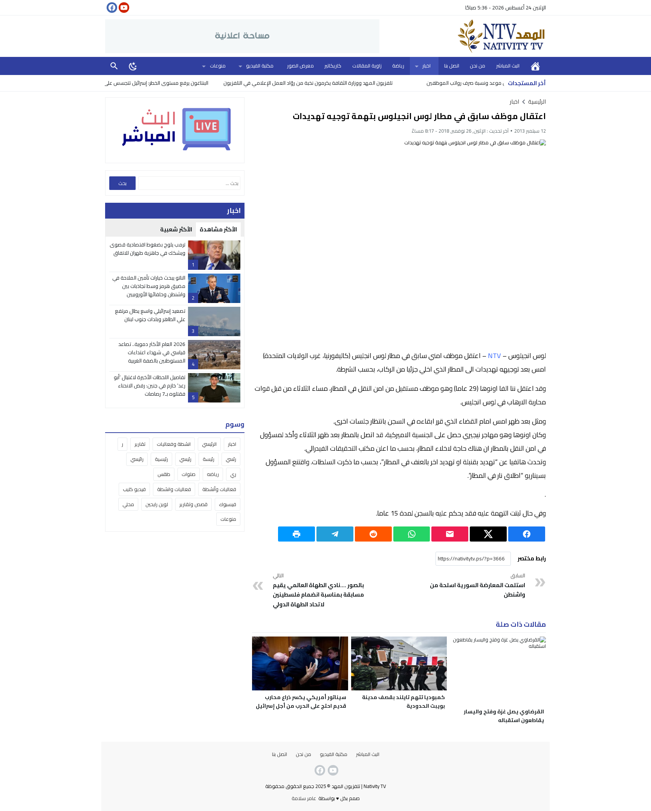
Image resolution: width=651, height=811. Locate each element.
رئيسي (185, 459)
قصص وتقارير (193, 504)
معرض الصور (300, 65)
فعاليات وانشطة (174, 489)
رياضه (213, 474)
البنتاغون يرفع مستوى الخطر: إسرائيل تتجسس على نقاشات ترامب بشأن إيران (152, 83)
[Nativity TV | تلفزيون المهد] (462, 36)
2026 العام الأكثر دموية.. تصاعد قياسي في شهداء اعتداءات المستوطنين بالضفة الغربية (151, 352)
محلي (128, 504)
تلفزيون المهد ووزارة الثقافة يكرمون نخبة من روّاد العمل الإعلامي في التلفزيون (330, 83)
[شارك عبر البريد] (449, 534)
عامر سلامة (304, 798)
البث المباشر (508, 65)
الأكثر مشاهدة (218, 229)
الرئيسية (535, 66)
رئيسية (161, 459)
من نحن (477, 65)
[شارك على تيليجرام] (334, 534)
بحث (114, 66)
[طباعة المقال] (296, 534)
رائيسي (137, 459)
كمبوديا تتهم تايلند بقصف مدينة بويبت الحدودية (403, 701)
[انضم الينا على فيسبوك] (111, 7)
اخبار (426, 65)
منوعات (218, 65)
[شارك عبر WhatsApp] (411, 534)
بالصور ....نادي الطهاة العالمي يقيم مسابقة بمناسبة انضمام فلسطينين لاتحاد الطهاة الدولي (318, 590)
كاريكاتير (332, 65)
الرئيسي (209, 443)
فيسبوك (227, 504)
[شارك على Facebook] (526, 534)
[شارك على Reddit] (373, 534)
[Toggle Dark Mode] (133, 66)
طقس (163, 474)
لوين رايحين (156, 504)
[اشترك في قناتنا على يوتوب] (123, 7)
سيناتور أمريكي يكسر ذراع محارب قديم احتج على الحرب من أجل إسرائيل (301, 701)
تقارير (139, 443)
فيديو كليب (134, 489)
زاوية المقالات (367, 65)
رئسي (231, 459)
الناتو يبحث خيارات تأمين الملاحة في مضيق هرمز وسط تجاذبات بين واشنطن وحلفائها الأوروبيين (148, 286)
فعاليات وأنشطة (219, 489)
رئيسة (208, 459)
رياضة (398, 65)
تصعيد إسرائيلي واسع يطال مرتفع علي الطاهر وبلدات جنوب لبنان (150, 315)
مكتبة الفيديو (260, 65)
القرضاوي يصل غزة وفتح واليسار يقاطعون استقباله (504, 716)
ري (233, 474)
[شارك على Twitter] (488, 534)
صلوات (189, 474)
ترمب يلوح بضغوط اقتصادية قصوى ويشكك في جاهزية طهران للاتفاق (147, 249)
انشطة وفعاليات (174, 443)
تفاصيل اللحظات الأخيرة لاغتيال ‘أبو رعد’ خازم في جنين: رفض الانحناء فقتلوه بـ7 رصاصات (149, 385)
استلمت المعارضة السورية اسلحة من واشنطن (477, 585)
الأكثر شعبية (176, 229)
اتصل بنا (451, 65)
